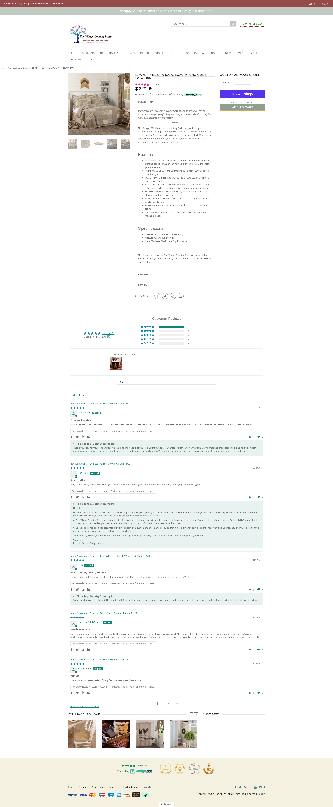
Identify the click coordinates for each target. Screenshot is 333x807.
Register (325, 3)
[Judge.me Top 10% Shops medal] (208, 768)
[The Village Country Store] (90, 33)
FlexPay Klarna (130, 787)
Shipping (143, 274)
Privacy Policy (98, 787)
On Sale (254, 53)
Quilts (72, 53)
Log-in (312, 3)
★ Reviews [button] (166, 804)
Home (3, 68)
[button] (142, 84)
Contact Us (114, 787)
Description (145, 102)
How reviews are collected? (84, 706)
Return (142, 285)
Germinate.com (257, 793)
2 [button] (162, 703)
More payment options (243, 102)
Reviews (75, 59)
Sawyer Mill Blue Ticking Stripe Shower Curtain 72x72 (196, 741)
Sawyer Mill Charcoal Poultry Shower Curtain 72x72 (103, 403)
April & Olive (14, 68)
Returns (71, 787)
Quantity (224, 82)
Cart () (253, 23)
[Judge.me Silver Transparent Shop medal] (194, 768)
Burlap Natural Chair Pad (82, 741)
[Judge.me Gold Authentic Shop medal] (165, 768)
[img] (77, 408)
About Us (146, 787)
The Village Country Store (227, 793)
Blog (90, 59)
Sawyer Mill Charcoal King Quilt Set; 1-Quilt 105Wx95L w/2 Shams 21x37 (114, 556)
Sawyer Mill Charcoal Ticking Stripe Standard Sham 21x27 (107, 613)
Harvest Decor (138, 53)
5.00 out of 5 (108, 333)
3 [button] (168, 703)
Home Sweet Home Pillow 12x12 (118, 741)
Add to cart (242, 107)
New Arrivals (234, 53)
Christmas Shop (93, 53)
